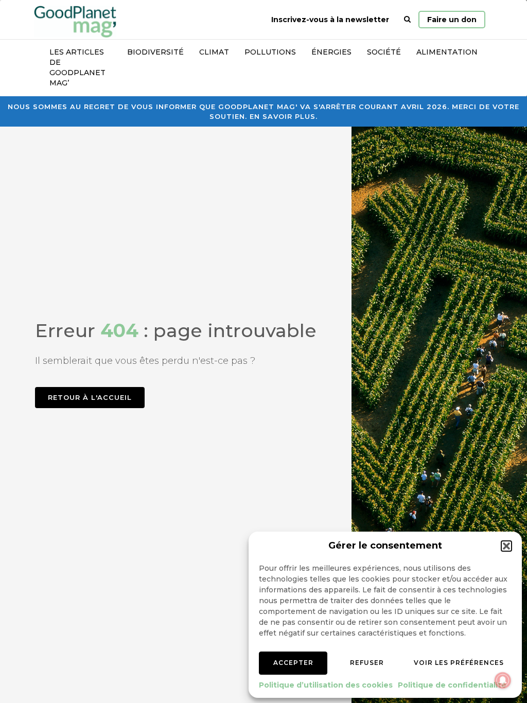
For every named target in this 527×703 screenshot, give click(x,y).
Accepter (293, 662)
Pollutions (270, 52)
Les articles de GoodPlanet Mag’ (77, 67)
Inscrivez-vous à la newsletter (330, 19)
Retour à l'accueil (90, 397)
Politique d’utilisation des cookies (326, 685)
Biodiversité (155, 52)
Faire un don (452, 19)
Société (384, 52)
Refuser (367, 662)
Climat (214, 52)
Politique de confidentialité (452, 685)
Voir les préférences (459, 662)
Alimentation (447, 52)
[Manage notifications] (503, 680)
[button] (506, 546)
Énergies (331, 52)
